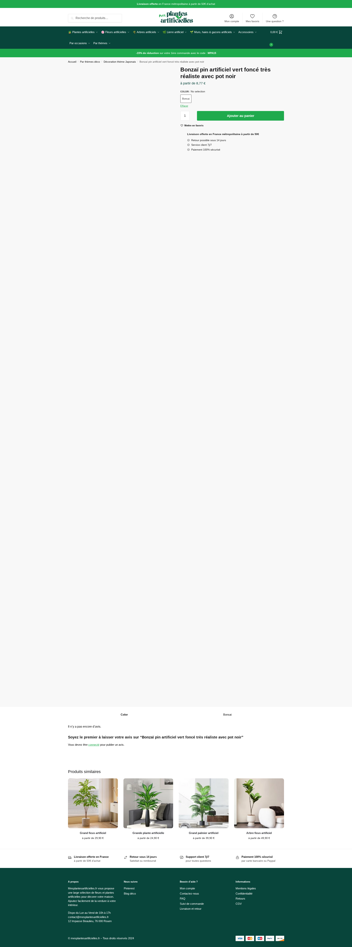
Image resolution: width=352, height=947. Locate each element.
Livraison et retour (190, 908)
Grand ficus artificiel (93, 833)
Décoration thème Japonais (120, 61)
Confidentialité (244, 893)
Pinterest (129, 888)
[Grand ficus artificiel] (93, 803)
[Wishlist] (112, 784)
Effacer (184, 106)
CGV (239, 903)
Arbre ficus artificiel (259, 833)
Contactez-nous (189, 893)
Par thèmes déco (90, 61)
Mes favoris (252, 21)
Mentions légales (246, 888)
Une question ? (275, 21)
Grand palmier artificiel (203, 833)
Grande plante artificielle (148, 833)
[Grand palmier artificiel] (204, 803)
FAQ (182, 898)
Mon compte (232, 21)
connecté (93, 744)
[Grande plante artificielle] (148, 803)
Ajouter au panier (240, 116)
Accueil (72, 61)
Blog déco (130, 893)
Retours (240, 898)
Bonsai (186, 98)
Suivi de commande (192, 903)
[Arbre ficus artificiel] (259, 803)
